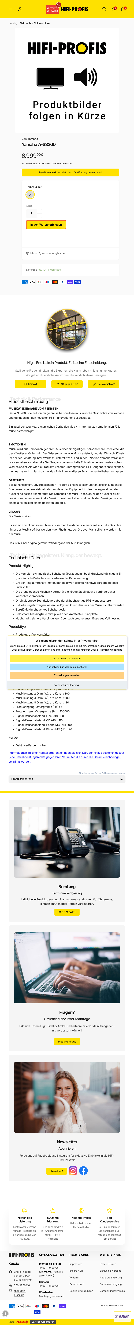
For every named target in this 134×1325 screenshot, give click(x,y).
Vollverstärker (42, 23)
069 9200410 (22, 1285)
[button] (11, 9)
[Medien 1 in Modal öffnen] (67, 80)
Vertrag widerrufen (43, 1321)
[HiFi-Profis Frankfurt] (21, 1256)
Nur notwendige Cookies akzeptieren (67, 666)
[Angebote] (51, 9)
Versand (37, 163)
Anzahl (29, 206)
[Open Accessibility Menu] (5, 1313)
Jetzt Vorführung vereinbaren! (85, 172)
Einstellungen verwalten (67, 675)
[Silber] (30, 194)
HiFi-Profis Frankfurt (117, 1305)
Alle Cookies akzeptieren (67, 658)
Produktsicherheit (67, 779)
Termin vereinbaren (80, 903)
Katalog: (13, 23)
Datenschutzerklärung (66, 685)
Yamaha (30, 139)
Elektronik (25, 23)
